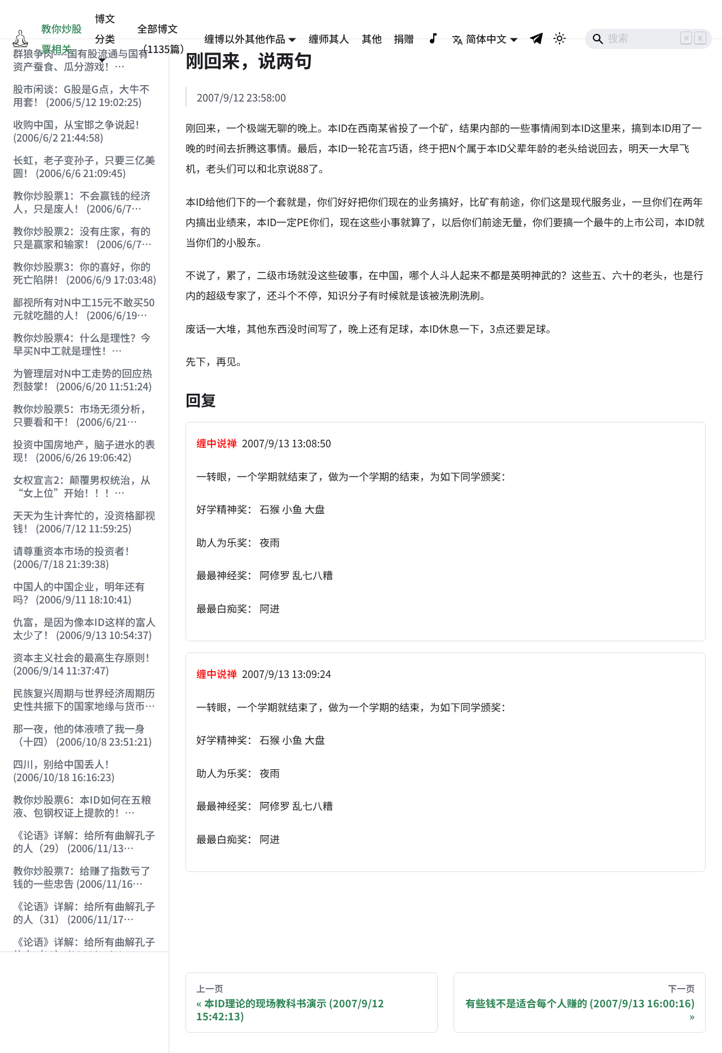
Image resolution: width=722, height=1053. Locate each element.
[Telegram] (537, 38)
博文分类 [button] (105, 28)
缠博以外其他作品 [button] (244, 38)
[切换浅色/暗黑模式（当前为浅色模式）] (559, 38)
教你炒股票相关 (61, 38)
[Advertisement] (85, 1003)
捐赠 (404, 38)
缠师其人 (329, 38)
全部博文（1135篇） (163, 38)
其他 (372, 38)
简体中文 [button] (486, 38)
